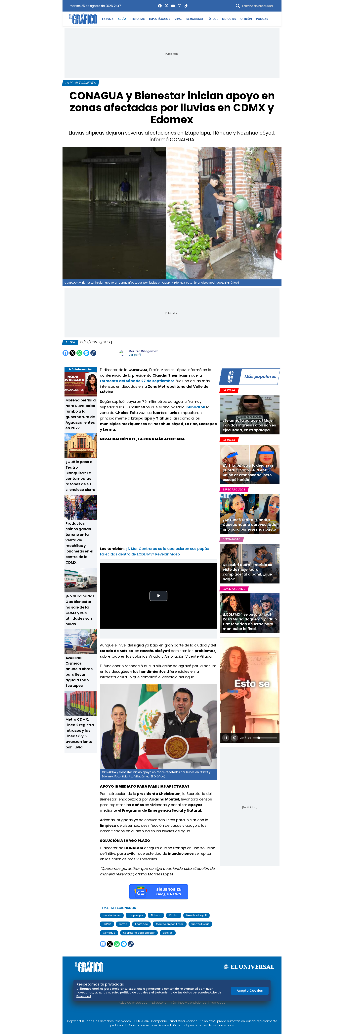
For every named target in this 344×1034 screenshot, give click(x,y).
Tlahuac (156, 915)
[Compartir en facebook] (65, 353)
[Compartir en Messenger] (86, 353)
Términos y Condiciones (188, 1002)
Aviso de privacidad (133, 1002)
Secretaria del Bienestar (139, 933)
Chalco (173, 915)
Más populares (260, 376)
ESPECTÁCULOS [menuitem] (159, 19)
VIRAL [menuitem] (178, 19)
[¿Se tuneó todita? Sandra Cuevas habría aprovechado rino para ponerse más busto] (250, 514)
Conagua (109, 933)
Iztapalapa (136, 915)
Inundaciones (112, 915)
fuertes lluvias (200, 924)
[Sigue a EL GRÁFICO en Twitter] (170, 1015)
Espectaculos (234, 489)
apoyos (168, 933)
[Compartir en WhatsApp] (79, 353)
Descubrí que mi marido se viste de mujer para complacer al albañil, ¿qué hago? (247, 571)
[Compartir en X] (72, 353)
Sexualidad (231, 539)
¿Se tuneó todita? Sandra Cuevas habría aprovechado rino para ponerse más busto (249, 524)
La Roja (229, 390)
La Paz (107, 924)
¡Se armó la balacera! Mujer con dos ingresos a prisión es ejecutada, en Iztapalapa (249, 425)
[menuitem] (159, 6)
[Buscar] (238, 6)
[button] (225, 737)
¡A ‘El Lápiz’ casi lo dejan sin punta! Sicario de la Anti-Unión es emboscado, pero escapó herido (248, 472)
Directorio (159, 1002)
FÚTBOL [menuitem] (212, 19)
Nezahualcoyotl (196, 915)
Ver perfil (135, 355)
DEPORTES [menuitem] (229, 19)
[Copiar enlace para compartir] (103, 353)
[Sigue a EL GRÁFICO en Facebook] (167, 1015)
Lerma (123, 924)
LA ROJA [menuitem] (107, 19)
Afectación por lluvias (170, 924)
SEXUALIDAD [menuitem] (194, 19)
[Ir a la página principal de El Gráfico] (83, 19)
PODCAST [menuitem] (263, 19)
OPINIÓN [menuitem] (246, 19)
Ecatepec (141, 924)
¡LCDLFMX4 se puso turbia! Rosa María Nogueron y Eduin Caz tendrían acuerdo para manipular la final (250, 621)
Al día (70, 342)
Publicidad (218, 1002)
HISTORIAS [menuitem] (137, 19)
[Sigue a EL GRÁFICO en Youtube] (176, 1015)
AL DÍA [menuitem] (122, 19)
